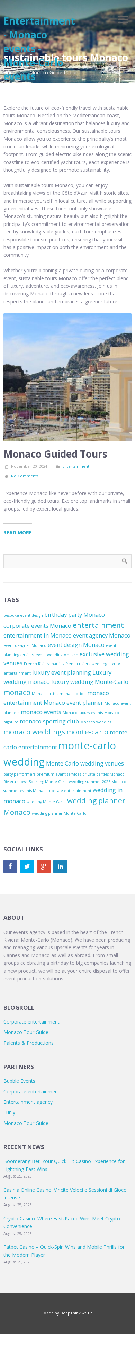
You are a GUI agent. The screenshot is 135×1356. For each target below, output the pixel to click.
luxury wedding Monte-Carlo (89, 682)
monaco (16, 692)
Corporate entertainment (31, 1021)
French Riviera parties (44, 663)
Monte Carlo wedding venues (85, 763)
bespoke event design (23, 615)
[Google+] (44, 866)
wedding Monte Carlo (46, 801)
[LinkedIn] (60, 866)
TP (89, 1313)
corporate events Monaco (37, 626)
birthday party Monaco (74, 615)
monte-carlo (87, 731)
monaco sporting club (49, 721)
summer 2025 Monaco (106, 781)
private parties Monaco (103, 774)
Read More (17, 532)
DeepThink (70, 1313)
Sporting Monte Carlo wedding (56, 781)
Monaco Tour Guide (25, 1032)
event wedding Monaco (57, 654)
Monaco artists (45, 693)
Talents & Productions (28, 1042)
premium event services (59, 774)
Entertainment (75, 466)
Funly (9, 1112)
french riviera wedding (86, 663)
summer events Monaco (25, 790)
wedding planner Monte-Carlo (59, 813)
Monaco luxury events (83, 712)
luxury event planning (61, 672)
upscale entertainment (70, 790)
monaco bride (73, 693)
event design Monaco (76, 645)
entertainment (98, 625)
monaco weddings (34, 731)
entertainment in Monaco (37, 635)
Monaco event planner (73, 702)
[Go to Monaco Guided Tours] (67, 377)
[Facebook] (10, 866)
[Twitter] (27, 866)
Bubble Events (19, 1081)
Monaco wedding (95, 722)
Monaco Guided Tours (55, 453)
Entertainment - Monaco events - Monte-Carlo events (39, 48)
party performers (19, 774)
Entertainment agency (28, 1102)
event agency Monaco (101, 635)
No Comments (24, 475)
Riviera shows (15, 781)
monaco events (41, 712)
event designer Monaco (24, 645)
